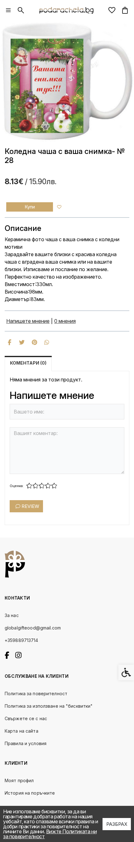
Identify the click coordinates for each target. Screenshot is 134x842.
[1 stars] (29, 486)
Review (29, 506)
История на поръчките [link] (30, 793)
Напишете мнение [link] (28, 321)
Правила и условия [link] (25, 743)
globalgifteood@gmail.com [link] (33, 627)
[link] (8, 10)
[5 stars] (54, 486)
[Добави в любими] (59, 207)
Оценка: (17, 486)
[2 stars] (35, 486)
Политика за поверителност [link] (36, 693)
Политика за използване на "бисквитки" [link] (49, 706)
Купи (30, 207)
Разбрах (116, 824)
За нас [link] (12, 615)
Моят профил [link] (19, 780)
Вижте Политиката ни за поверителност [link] (50, 834)
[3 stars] (42, 486)
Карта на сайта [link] (21, 731)
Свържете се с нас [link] (26, 718)
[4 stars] (48, 486)
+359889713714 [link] (21, 640)
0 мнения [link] (65, 321)
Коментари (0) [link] (28, 363)
